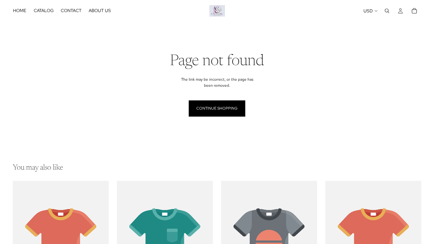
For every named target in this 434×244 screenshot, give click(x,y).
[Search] (387, 11)
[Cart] (414, 11)
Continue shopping (217, 108)
